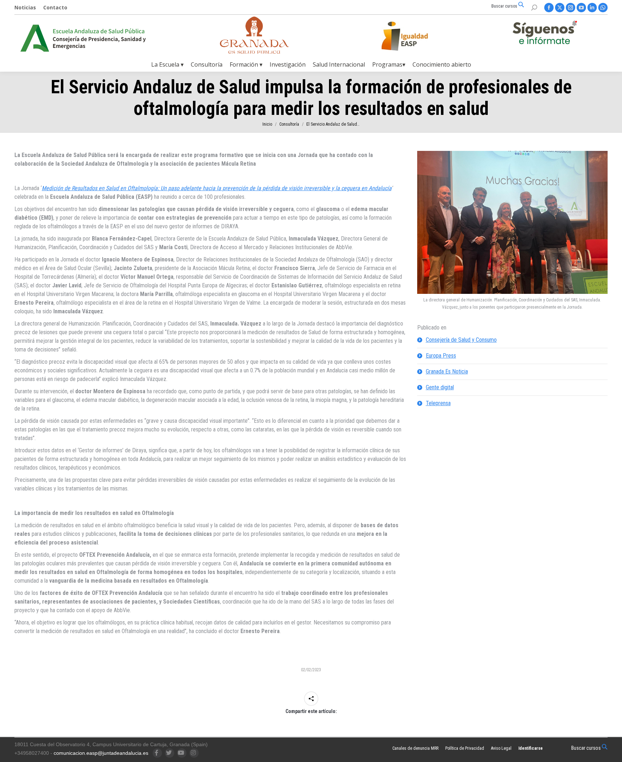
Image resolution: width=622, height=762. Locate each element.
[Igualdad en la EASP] (416, 36)
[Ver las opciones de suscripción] (544, 33)
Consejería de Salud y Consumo (461, 339)
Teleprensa (438, 403)
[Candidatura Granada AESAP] (254, 52)
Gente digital (440, 387)
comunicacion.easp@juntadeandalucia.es (101, 753)
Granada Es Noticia (447, 371)
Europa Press (441, 355)
